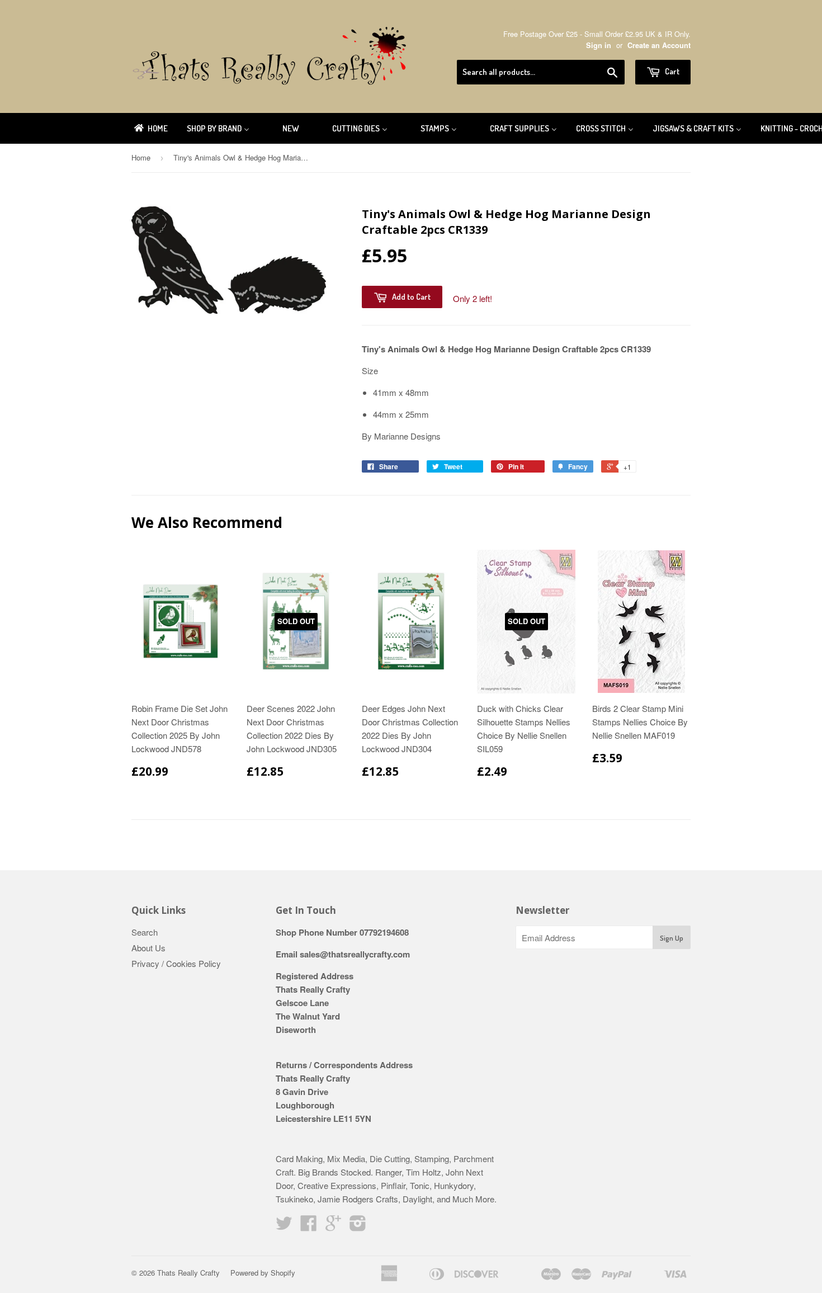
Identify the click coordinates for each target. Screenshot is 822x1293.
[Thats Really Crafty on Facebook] (308, 1226)
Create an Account (659, 45)
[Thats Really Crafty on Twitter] (284, 1226)
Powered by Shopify (262, 1272)
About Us (148, 948)
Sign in (598, 45)
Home (140, 157)
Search (144, 932)
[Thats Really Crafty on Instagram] (357, 1226)
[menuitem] (150, 128)
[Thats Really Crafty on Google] (333, 1226)
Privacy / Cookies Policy (176, 963)
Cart (671, 71)
